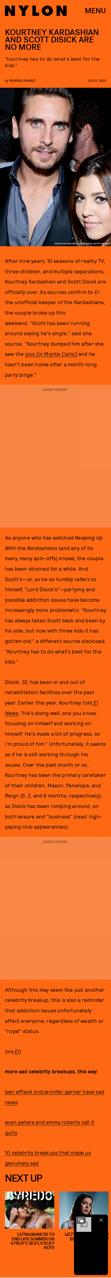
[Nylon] (36, 11)
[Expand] (81, 1220)
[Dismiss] (101, 1220)
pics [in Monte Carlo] (51, 354)
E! (17, 1051)
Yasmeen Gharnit (22, 80)
